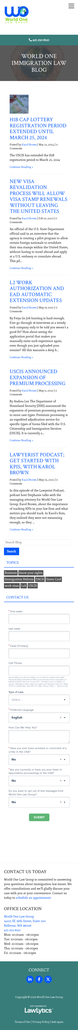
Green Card (53, 579)
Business (11, 573)
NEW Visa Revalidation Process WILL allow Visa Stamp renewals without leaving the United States (38, 196)
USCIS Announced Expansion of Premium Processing (38, 377)
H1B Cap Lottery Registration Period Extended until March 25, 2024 (38, 128)
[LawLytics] (39, 1009)
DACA (40, 579)
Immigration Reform (19, 579)
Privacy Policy (40, 1022)
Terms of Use (22, 1022)
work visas (12, 586)
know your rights (31, 573)
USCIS (32, 586)
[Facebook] (39, 979)
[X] (48, 979)
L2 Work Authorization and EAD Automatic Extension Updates (37, 291)
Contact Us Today (25, 872)
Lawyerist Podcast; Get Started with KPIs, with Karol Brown (37, 463)
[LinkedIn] (30, 979)
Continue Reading (20, 167)
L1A (23, 586)
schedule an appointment (33, 898)
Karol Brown (29, 144)
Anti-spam (57, 1022)
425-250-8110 (41, 40)
